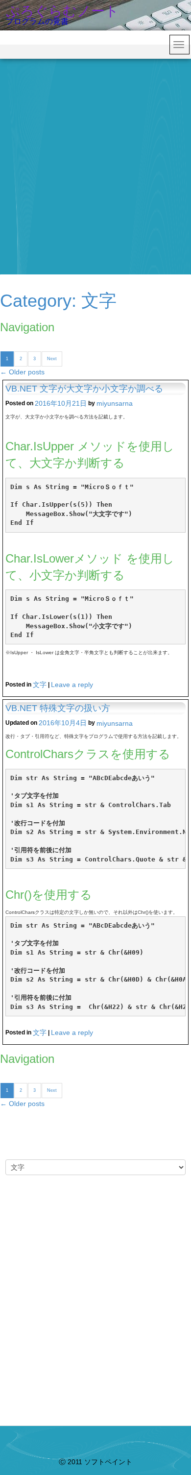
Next (52, 358)
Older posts (22, 372)
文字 (40, 684)
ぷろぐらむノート (62, 11)
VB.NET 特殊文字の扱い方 (57, 708)
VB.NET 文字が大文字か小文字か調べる (84, 388)
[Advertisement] (95, 159)
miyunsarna (114, 403)
